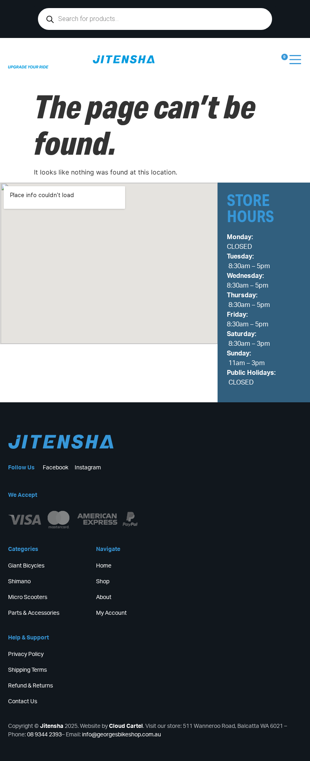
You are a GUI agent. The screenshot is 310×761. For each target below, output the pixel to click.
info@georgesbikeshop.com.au (121, 735)
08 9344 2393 (44, 735)
